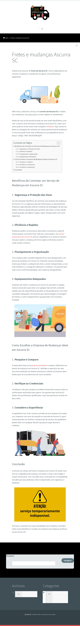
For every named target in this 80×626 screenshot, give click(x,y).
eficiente (50, 126)
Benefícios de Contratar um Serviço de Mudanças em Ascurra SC (37, 146)
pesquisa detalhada (38, 365)
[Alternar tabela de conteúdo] (57, 143)
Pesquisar (10, 556)
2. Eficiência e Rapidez (25, 151)
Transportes (57, 598)
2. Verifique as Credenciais (26, 164)
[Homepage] (40, 13)
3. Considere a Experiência (26, 167)
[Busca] (40, 26)
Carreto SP (28, 614)
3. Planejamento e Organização (28, 154)
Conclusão (18, 170)
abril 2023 (26, 594)
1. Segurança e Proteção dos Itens (29, 149)
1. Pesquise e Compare (25, 162)
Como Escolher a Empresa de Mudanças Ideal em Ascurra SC (36, 159)
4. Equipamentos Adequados (27, 157)
